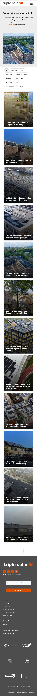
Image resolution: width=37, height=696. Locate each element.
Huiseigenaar (9, 74)
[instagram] (8, 571)
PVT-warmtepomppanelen (24, 22)
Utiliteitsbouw (9, 82)
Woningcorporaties (10, 86)
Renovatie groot (19, 78)
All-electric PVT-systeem (17, 70)
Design (28, 686)
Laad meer (18, 551)
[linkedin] (16, 571)
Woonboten (22, 86)
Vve (17, 82)
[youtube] (12, 571)
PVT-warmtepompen (9, 24)
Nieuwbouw (8, 78)
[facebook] (4, 571)
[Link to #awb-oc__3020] (31, 3)
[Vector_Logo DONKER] (13, 2)
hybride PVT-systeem (21, 74)
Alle (7, 70)
